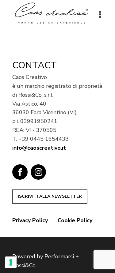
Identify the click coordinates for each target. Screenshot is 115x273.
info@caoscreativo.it (39, 147)
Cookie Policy (75, 220)
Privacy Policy (30, 220)
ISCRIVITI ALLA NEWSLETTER (50, 196)
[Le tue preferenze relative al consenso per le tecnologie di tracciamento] (11, 262)
